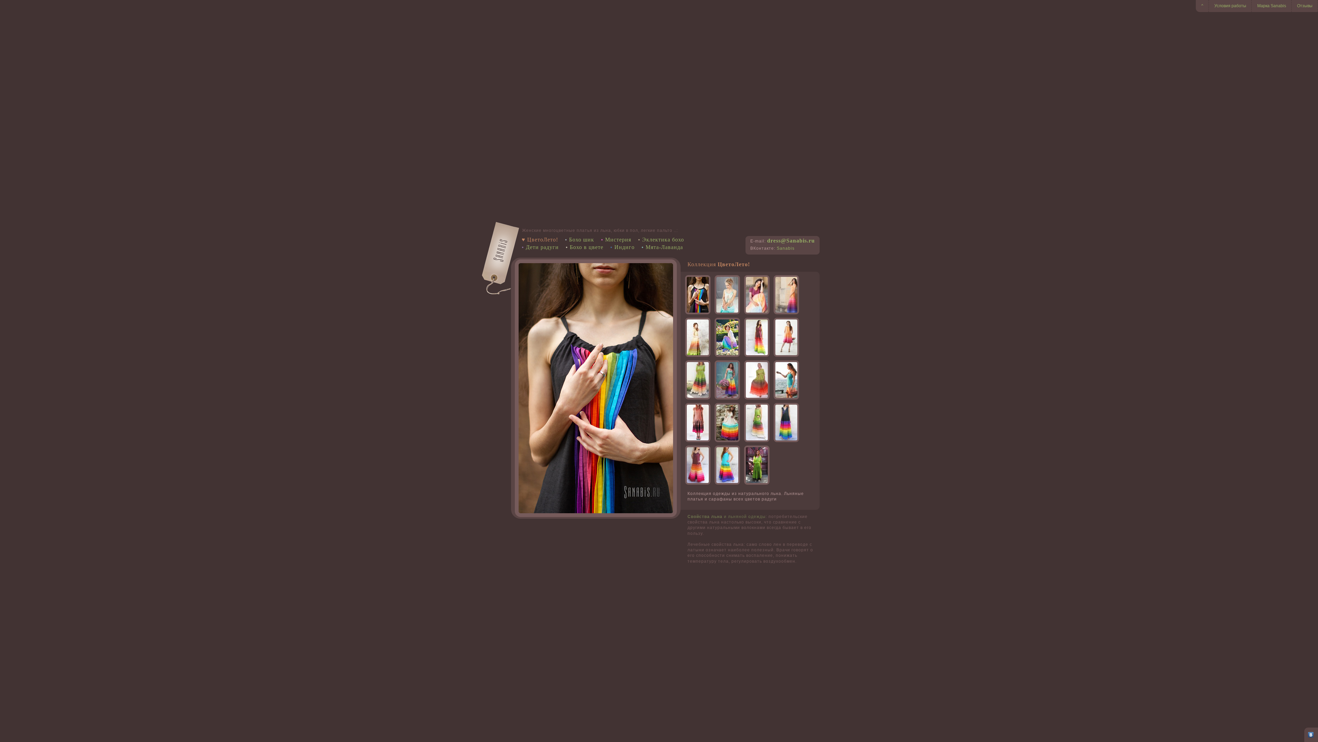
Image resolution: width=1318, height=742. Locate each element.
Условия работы (1230, 5)
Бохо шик (581, 240)
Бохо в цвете (586, 247)
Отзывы (1305, 5)
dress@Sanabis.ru (791, 241)
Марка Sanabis (1271, 5)
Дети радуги (542, 247)
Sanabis (786, 248)
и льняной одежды (726, 516)
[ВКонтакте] (1311, 734)
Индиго (624, 247)
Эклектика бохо (663, 240)
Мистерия (618, 240)
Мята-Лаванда (664, 247)
